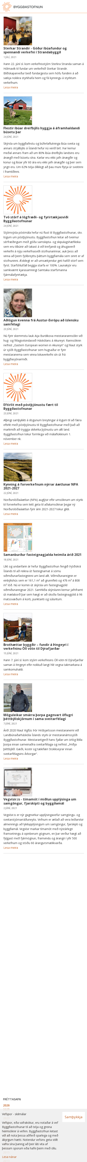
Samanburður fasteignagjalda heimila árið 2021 (42, 554)
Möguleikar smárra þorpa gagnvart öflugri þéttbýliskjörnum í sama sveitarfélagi (38, 717)
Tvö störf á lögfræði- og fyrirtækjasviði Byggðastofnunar (35, 219)
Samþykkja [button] (74, 1117)
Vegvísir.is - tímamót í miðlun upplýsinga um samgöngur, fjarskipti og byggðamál (39, 801)
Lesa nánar (9, 1157)
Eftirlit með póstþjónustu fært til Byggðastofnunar (30, 406)
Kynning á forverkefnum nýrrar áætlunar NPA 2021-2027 (40, 486)
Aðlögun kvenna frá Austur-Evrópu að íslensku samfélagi (41, 322)
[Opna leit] (74, 6)
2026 (6, 1105)
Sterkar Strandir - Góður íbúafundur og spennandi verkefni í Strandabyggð (35, 50)
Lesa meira (10, 87)
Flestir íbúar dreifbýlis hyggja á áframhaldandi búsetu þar (41, 130)
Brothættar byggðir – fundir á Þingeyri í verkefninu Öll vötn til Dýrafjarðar (35, 646)
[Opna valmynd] (83, 7)
